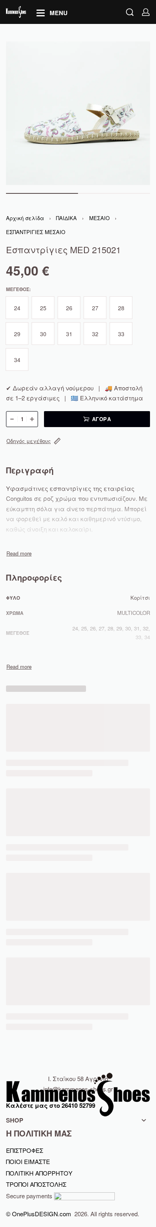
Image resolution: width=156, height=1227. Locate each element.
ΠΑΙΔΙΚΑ (66, 218)
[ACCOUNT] (146, 12)
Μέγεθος (17, 289)
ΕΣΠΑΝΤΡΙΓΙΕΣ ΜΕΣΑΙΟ (35, 232)
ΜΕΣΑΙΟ (99, 218)
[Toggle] (19, 553)
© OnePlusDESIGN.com (39, 1213)
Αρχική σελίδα (25, 218)
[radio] (17, 308)
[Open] (52, 13)
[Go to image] (42, 193)
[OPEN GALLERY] (78, 113)
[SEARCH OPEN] (130, 12)
